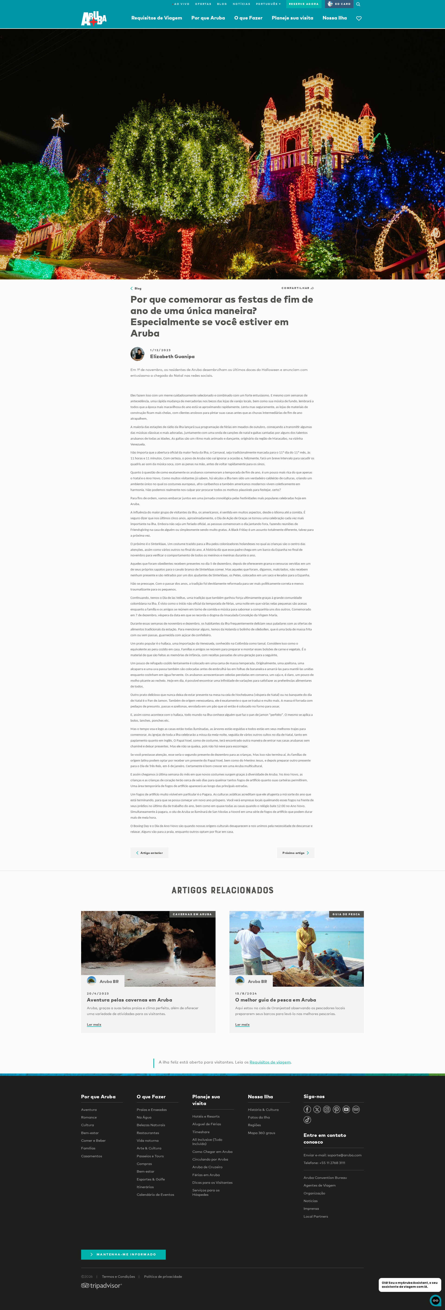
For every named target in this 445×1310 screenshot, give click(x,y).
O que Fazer (248, 18)
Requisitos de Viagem (156, 18)
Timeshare (201, 1132)
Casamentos (91, 1156)
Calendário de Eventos (155, 1194)
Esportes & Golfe (151, 1179)
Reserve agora (304, 4)
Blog (222, 4)
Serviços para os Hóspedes (205, 1192)
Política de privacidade (163, 1276)
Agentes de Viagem (320, 1185)
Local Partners (316, 1216)
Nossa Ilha (335, 18)
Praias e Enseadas (152, 1109)
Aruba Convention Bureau (325, 1177)
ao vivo (181, 4)
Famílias (88, 1148)
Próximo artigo (295, 853)
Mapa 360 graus (261, 1133)
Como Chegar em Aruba (212, 1151)
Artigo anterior (150, 853)
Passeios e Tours (150, 1156)
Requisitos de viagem (270, 1062)
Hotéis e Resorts (205, 1116)
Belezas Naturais (151, 1125)
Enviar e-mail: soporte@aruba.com (333, 1155)
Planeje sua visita (292, 18)
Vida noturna (148, 1140)
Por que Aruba (208, 18)
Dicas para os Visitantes (212, 1182)
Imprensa (311, 1208)
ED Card (343, 4)
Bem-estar (90, 1133)
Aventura (89, 1109)
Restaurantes (148, 1133)
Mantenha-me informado (126, 1254)
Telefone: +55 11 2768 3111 (324, 1163)
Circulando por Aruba (210, 1159)
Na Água (144, 1117)
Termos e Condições (118, 1276)
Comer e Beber (93, 1140)
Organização (314, 1193)
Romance (89, 1117)
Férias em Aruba (206, 1175)
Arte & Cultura (149, 1148)
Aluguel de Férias (206, 1124)
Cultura (87, 1125)
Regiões (254, 1125)
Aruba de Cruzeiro (207, 1167)
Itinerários (145, 1187)
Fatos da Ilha (259, 1117)
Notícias (242, 4)
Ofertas (203, 4)
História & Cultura (263, 1109)
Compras (144, 1163)
